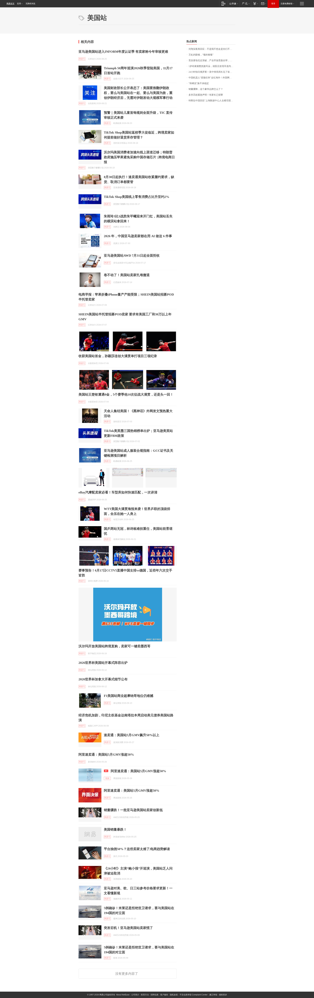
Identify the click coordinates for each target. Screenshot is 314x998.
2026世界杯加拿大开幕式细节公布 (103, 679)
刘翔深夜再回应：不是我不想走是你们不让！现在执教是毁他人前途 (212, 49)
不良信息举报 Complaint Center (194, 995)
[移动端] (223, 3)
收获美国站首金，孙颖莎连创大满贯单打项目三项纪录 (117, 356)
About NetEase (123, 995)
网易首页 (10, 3)
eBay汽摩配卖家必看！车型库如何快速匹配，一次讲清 (117, 492)
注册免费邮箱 (286, 3)
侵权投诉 (223, 995)
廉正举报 (213, 995)
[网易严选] (245, 3)
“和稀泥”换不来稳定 (199, 83)
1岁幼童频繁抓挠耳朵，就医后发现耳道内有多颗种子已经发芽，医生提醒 (212, 66)
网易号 (82, 59)
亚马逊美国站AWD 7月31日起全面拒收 (132, 255)
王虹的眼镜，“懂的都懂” (201, 55)
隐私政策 (174, 995)
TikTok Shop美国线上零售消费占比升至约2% (136, 197)
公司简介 (135, 995)
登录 (273, 3)
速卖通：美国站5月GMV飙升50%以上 (131, 735)
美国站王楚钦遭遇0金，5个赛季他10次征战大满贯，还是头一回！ (125, 394)
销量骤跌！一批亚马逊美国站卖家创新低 (133, 810)
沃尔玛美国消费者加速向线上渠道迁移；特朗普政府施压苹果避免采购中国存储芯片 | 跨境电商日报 (139, 157)
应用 (19, 3)
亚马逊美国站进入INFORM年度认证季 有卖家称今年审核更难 (123, 51)
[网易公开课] (233, 3)
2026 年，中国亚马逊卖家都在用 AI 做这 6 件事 (138, 236)
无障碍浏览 (30, 3)
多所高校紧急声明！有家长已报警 (206, 95)
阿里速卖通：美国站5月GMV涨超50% (106, 754)
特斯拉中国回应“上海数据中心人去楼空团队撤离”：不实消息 (212, 100)
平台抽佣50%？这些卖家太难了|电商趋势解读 (137, 849)
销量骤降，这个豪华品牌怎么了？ (206, 89)
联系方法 (145, 995)
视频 (107, 778)
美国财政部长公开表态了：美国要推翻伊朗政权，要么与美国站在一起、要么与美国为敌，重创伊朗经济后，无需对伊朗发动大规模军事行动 (138, 93)
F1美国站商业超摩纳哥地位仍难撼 (128, 696)
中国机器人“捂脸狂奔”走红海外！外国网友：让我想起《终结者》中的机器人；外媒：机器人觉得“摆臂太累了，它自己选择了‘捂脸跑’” (212, 77)
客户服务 (164, 995)
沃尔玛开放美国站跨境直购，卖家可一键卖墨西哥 (114, 646)
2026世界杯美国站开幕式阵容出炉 (103, 662)
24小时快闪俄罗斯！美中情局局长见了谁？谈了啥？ (212, 72)
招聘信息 (154, 995)
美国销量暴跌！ (115, 829)
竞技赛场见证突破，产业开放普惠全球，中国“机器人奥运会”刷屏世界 (212, 60)
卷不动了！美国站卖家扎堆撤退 (127, 275)
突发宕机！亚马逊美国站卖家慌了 (128, 928)
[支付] (255, 3)
